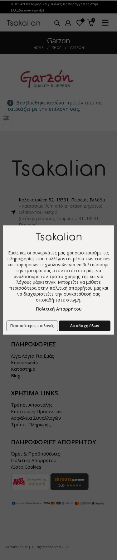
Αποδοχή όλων (84, 325)
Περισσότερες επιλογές (32, 325)
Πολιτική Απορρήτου (58, 309)
